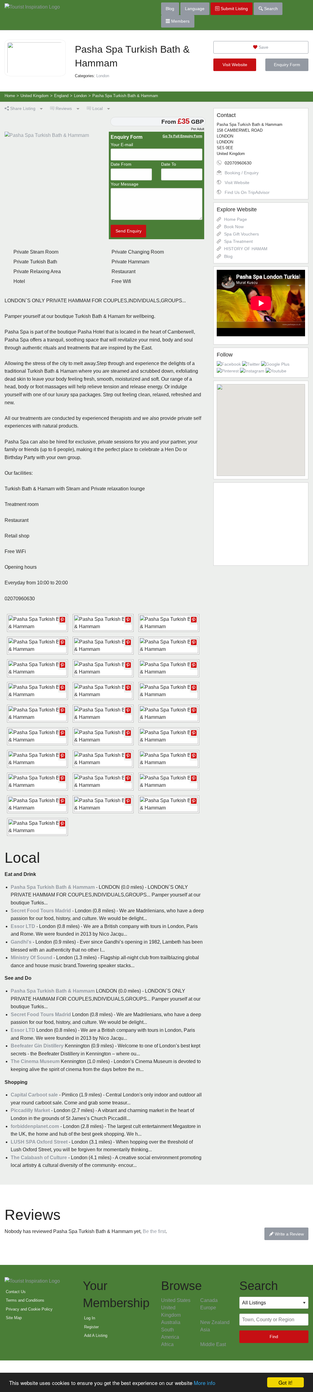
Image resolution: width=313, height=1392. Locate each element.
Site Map (14, 1317)
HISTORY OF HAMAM (245, 248)
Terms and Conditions (25, 1300)
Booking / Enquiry (242, 172)
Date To (168, 164)
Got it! (285, 1382)
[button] (261, 426)
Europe (208, 1307)
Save (262, 47)
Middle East (213, 1344)
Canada (209, 1300)
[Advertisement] (261, 524)
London (102, 76)
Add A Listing (95, 1335)
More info (204, 1382)
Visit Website (235, 64)
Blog (170, 8)
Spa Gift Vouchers (241, 234)
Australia (170, 1322)
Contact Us (16, 1291)
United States (175, 1300)
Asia (205, 1329)
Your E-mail (122, 144)
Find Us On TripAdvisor (247, 192)
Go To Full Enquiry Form (182, 136)
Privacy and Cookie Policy (29, 1309)
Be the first (154, 1231)
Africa (167, 1344)
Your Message (124, 184)
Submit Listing (233, 8)
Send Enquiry (129, 230)
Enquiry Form (287, 64)
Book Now (234, 226)
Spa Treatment (238, 241)
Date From (121, 164)
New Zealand (215, 1322)
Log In (89, 1318)
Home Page (235, 219)
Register (91, 1327)
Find (274, 1336)
